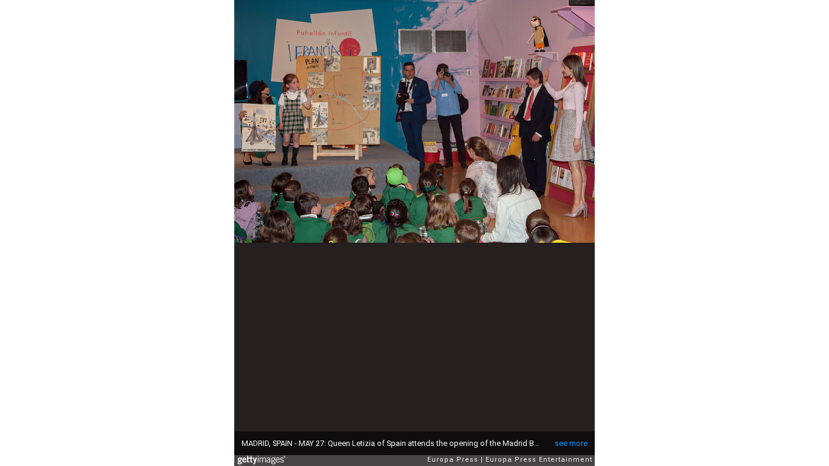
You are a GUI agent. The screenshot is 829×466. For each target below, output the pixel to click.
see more (571, 443)
